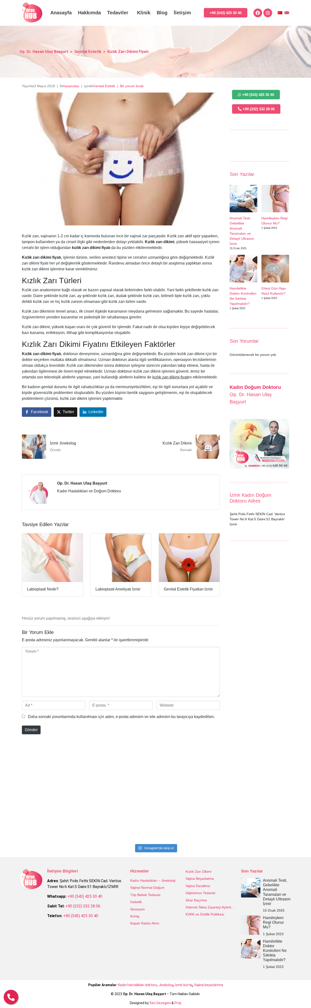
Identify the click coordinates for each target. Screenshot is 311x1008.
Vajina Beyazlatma (200, 878)
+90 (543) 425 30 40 (84, 896)
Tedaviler (117, 12)
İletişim (182, 12)
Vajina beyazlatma (208, 985)
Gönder (31, 730)
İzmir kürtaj (183, 985)
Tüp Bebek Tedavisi (145, 895)
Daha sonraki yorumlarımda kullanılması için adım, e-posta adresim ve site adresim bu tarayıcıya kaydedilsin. (121, 717)
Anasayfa (61, 12)
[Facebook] (257, 13)
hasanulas (71, 86)
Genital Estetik (104, 86)
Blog (162, 12)
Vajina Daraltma (198, 886)
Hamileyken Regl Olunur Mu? (273, 922)
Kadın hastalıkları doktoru (137, 985)
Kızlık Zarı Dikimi (198, 871)
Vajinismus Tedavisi (200, 893)
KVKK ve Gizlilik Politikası (205, 914)
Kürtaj (134, 916)
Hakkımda (89, 12)
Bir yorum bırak (132, 86)
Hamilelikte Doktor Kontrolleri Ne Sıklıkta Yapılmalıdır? (275, 950)
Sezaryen (137, 909)
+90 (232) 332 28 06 (82, 906)
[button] (297, 994)
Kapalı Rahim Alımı (144, 923)
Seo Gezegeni (160, 1003)
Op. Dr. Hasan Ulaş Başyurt (82, 483)
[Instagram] (267, 13)
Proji (177, 1003)
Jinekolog (166, 985)
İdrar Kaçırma (196, 900)
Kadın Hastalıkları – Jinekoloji (152, 880)
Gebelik (136, 902)
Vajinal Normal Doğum (147, 887)
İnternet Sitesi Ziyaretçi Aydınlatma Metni (211, 907)
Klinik (143, 12)
